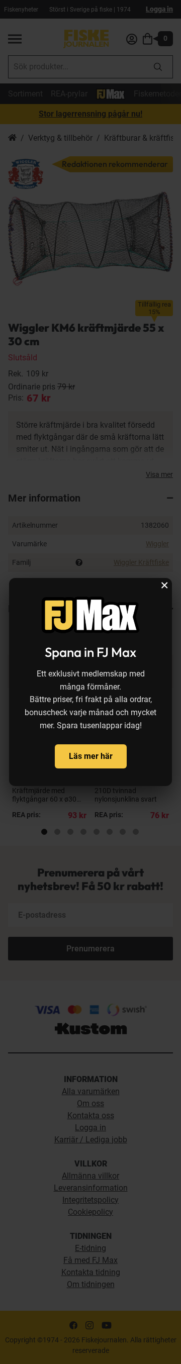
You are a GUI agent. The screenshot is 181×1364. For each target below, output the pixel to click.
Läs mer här (91, 756)
